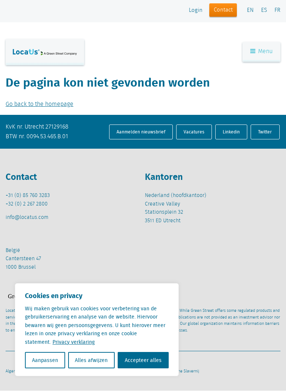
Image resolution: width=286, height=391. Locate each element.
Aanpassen (45, 360)
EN (250, 10)
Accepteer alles (143, 360)
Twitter (265, 132)
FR (277, 10)
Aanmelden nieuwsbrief (141, 132)
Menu (265, 51)
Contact (223, 10)
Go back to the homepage (39, 104)
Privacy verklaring (74, 342)
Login (196, 10)
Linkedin (231, 132)
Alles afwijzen (91, 360)
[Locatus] (45, 52)
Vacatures (194, 132)
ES (264, 10)
